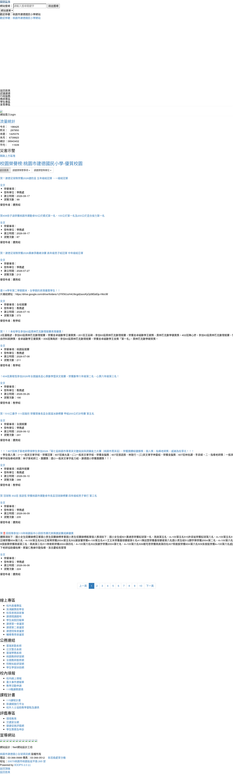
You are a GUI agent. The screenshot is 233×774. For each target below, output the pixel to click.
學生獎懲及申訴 (15, 729)
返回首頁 (5, 90)
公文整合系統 (14, 649)
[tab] (116, 93)
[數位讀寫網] (23, 740)
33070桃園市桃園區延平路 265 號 (27, 761)
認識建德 (5, 93)
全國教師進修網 (15, 660)
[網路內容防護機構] (7, 740)
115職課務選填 (14, 689)
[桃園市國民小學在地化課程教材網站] (4, 740)
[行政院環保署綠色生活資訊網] (11, 740)
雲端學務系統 (14, 653)
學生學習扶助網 (15, 667)
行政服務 (5, 96)
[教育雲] (26, 740)
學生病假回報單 (15, 620)
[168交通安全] (1, 740)
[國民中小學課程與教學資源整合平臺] (33, 740)
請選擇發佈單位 (42, 170)
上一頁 (83, 586)
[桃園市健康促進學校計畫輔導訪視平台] (36, 740)
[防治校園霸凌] (20, 740)
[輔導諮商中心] (30, 740)
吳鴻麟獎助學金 (15, 609)
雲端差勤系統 (14, 645)
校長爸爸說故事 (15, 613)
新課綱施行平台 (15, 704)
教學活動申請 (14, 685)
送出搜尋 (53, 6)
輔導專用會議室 (15, 634)
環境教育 (11, 718)
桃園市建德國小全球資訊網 (15, 754)
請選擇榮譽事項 (21, 170)
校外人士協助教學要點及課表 (22, 707)
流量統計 (7, 121)
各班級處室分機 (55, 757)
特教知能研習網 (15, 664)
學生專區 (5, 102)
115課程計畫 (13, 700)
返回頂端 (5, 768)
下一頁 (150, 586)
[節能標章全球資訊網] (17, 740)
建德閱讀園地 (14, 616)
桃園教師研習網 (15, 656)
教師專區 (5, 99)
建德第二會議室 (15, 627)
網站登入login (8, 114)
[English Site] (1, 111)
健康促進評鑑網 (15, 725)
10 (140, 586)
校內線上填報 (14, 678)
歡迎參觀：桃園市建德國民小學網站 (20, 18)
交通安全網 (12, 722)
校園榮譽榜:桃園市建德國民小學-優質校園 (41, 163)
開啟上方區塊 (7, 156)
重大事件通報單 (15, 682)
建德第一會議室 (15, 623)
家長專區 (5, 104)
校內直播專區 (14, 605)
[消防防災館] (14, 740)
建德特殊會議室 (15, 631)
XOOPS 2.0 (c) (22, 765)
